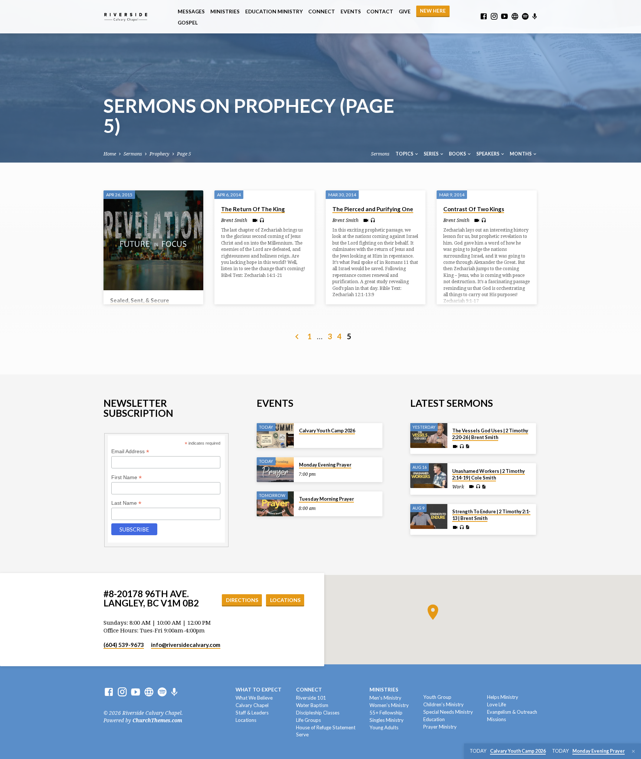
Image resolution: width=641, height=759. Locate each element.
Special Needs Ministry (448, 712)
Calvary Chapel (252, 705)
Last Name (126, 503)
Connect (321, 11)
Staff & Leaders (252, 713)
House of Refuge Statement (325, 727)
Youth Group (437, 697)
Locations (285, 600)
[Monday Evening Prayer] (275, 469)
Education (434, 719)
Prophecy (159, 154)
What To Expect (259, 690)
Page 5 (184, 154)
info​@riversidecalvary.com (185, 644)
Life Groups (308, 720)
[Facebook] (484, 16)
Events (351, 11)
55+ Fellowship (385, 713)
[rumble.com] (515, 16)
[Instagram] (494, 16)
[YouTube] (504, 16)
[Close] (633, 751)
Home (109, 154)
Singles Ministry (386, 720)
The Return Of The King (253, 209)
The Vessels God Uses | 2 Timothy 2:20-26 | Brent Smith (490, 434)
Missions (496, 719)
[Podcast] (535, 16)
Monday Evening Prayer (325, 465)
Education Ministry (274, 11)
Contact (379, 11)
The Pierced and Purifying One (372, 209)
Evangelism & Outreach (512, 712)
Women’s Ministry (389, 705)
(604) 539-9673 (123, 644)
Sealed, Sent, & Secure (139, 300)
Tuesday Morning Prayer (326, 499)
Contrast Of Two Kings (473, 209)
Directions (242, 600)
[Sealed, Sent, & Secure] (153, 240)
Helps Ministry (502, 697)
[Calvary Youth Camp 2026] (275, 435)
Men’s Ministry (385, 698)
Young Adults (383, 727)
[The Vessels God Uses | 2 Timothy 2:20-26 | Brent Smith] (428, 435)
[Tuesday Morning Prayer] (275, 503)
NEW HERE (433, 11)
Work (458, 487)
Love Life (496, 704)
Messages (191, 11)
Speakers (488, 154)
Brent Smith (234, 220)
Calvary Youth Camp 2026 (327, 431)
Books (458, 154)
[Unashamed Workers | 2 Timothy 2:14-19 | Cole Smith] (428, 475)
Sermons (133, 154)
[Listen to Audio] (261, 220)
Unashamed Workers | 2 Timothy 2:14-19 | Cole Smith (488, 474)
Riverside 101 (311, 698)
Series (431, 154)
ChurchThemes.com (157, 720)
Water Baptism (312, 705)
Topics (404, 154)
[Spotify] (525, 16)
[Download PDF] (467, 446)
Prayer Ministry (440, 727)
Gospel (188, 23)
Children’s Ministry (443, 704)
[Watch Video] (255, 220)
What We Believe (254, 698)
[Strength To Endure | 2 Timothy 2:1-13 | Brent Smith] (428, 516)
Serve (302, 734)
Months (521, 154)
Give (405, 11)
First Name (126, 477)
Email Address (130, 451)
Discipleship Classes (317, 713)
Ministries (225, 11)
